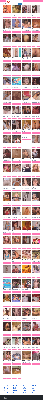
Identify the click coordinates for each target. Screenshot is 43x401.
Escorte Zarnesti (33, 392)
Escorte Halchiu (15, 387)
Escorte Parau (24, 385)
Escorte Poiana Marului (25, 386)
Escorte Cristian (6, 392)
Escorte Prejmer (24, 387)
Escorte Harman (15, 388)
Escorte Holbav (15, 390)
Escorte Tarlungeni (33, 385)
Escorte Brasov (6, 387)
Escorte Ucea (33, 387)
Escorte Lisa (14, 392)
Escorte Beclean (6, 385)
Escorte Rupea (24, 390)
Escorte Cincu (5, 390)
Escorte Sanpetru (24, 392)
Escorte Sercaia (24, 393)
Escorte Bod (5, 386)
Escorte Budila (6, 388)
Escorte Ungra (33, 388)
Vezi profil (7, 17)
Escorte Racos (24, 388)
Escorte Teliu (32, 386)
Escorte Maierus (15, 393)
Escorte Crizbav (6, 393)
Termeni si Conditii (5, 397)
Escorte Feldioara (15, 385)
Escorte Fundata (15, 386)
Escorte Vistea (33, 390)
